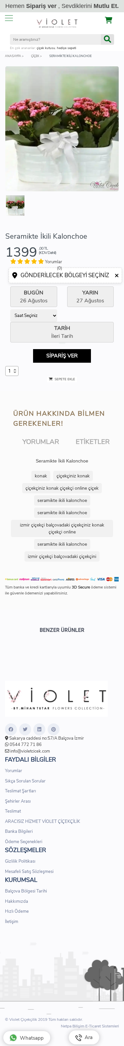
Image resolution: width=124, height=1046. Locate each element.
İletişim (11, 922)
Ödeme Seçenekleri (23, 842)
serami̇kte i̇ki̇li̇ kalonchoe (62, 500)
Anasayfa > (14, 56)
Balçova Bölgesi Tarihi (26, 891)
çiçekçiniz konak (73, 476)
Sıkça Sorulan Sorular (25, 781)
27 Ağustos (90, 296)
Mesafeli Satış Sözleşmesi (29, 872)
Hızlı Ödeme (17, 911)
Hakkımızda (16, 901)
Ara (87, 1037)
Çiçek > (36, 56)
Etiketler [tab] (93, 441)
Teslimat (13, 811)
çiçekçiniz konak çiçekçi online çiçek (62, 488)
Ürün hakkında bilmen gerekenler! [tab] (59, 418)
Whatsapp (32, 1038)
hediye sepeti (66, 48)
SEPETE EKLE (64, 379)
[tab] (33, 265)
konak (41, 476)
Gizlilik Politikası (20, 861)
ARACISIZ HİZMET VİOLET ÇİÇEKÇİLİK (42, 822)
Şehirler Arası (18, 801)
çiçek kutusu (46, 48)
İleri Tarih (62, 332)
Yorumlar (13, 771)
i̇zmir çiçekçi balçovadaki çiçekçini (62, 556)
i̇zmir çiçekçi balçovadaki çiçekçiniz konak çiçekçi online (62, 528)
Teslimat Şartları (20, 791)
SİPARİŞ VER (62, 355)
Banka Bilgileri (19, 831)
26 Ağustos (34, 296)
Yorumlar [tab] (40, 441)
